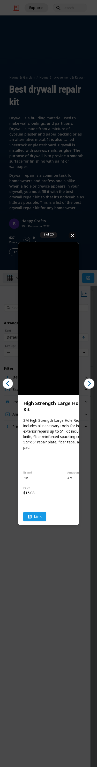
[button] (8, 383)
